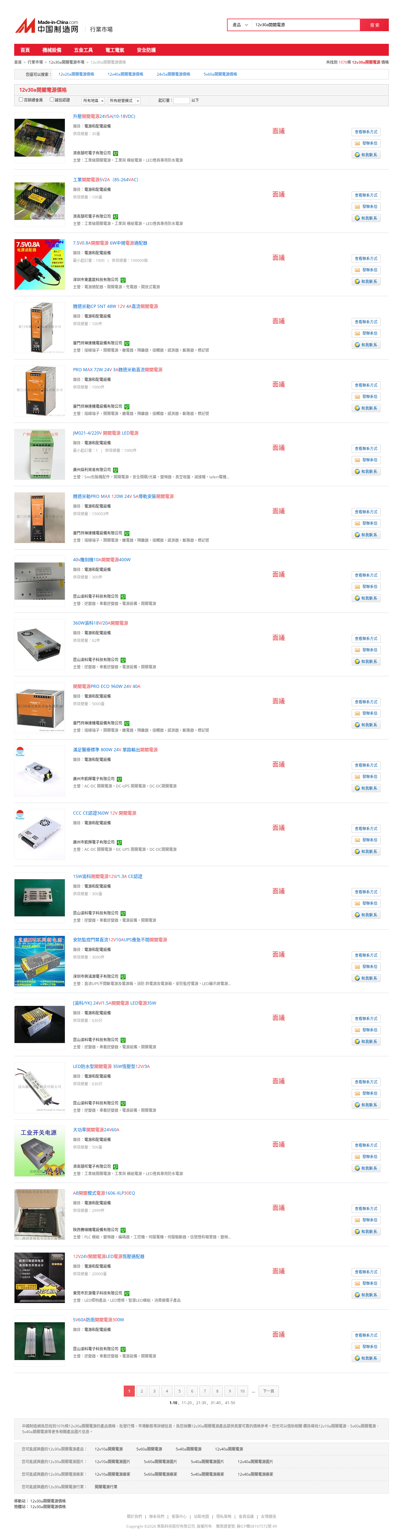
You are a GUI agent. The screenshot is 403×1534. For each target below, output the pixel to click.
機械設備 (52, 50)
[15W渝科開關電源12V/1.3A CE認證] (39, 897)
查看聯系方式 (366, 132)
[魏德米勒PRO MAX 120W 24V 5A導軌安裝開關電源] (39, 517)
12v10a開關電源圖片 (112, 1461)
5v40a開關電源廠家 (207, 1474)
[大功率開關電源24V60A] (39, 1150)
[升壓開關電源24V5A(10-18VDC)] (39, 137)
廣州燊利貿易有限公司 (92, 469)
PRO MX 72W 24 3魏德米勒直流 (117, 369)
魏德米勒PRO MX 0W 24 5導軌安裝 (123, 496)
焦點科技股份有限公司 (176, 1526)
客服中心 (179, 1516)
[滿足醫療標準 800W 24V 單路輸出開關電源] (39, 770)
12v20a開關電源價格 (76, 74)
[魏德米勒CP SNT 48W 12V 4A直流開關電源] (40, 327)
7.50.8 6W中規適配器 (110, 243)
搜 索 (374, 25)
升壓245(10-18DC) (104, 116)
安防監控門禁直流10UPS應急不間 (120, 940)
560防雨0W (98, 1320)
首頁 (25, 50)
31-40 (216, 1402)
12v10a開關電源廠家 (112, 1474)
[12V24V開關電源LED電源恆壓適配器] (39, 1277)
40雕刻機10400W (102, 559)
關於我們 (134, 1516)
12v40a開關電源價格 (125, 74)
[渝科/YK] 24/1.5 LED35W (114, 1003)
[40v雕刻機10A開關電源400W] (39, 580)
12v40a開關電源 (229, 1449)
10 (242, 1391)
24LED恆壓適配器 (109, 1256)
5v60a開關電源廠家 (160, 1474)
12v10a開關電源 (109, 1449)
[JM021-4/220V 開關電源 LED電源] (39, 454)
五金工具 (83, 50)
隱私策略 (223, 1516)
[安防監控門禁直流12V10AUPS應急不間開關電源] (39, 960)
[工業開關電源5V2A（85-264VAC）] (39, 200)
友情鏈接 (268, 1516)
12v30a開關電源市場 (66, 62)
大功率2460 (96, 1130)
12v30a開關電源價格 (48, 1501)
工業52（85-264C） (107, 179)
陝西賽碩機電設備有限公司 (95, 1229)
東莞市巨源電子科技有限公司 (97, 1293)
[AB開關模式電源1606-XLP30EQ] (39, 1214)
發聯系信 (369, 143)
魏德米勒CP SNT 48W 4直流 (115, 306)
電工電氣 (114, 50)
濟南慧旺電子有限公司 (92, 153)
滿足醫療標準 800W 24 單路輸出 (115, 750)
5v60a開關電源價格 (220, 74)
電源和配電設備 (97, 126)
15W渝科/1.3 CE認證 (107, 876)
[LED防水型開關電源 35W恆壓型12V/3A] (39, 1087)
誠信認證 (62, 100)
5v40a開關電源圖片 (207, 1461)
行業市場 (101, 29)
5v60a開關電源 (149, 1449)
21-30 (201, 1402)
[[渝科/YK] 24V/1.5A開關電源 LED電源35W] (39, 1024)
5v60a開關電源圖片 (160, 1461)
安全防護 (146, 50)
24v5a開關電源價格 (173, 74)
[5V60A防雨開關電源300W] (39, 1340)
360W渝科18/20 (100, 623)
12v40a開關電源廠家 (255, 1474)
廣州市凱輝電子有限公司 (94, 778)
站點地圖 (201, 1516)
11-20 (187, 1402)
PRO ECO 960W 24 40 (106, 686)
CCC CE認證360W (104, 813)
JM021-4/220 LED (106, 433)
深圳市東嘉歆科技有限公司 (95, 279)
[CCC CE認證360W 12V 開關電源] (39, 834)
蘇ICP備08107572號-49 (257, 1526)
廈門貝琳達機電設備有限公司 (97, 343)
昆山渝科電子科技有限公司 (95, 596)
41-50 (230, 1402)
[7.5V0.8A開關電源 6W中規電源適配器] (39, 264)
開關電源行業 (106, 1487)
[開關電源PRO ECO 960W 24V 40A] (39, 707)
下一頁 (268, 1391)
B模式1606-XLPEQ (104, 1193)
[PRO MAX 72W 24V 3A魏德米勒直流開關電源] (39, 390)
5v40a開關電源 (189, 1449)
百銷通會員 (33, 100)
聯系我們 (156, 1516)
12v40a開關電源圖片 (255, 1461)
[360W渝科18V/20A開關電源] (39, 644)
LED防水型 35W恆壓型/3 (111, 1066)
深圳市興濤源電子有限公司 (95, 976)
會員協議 (246, 1516)
